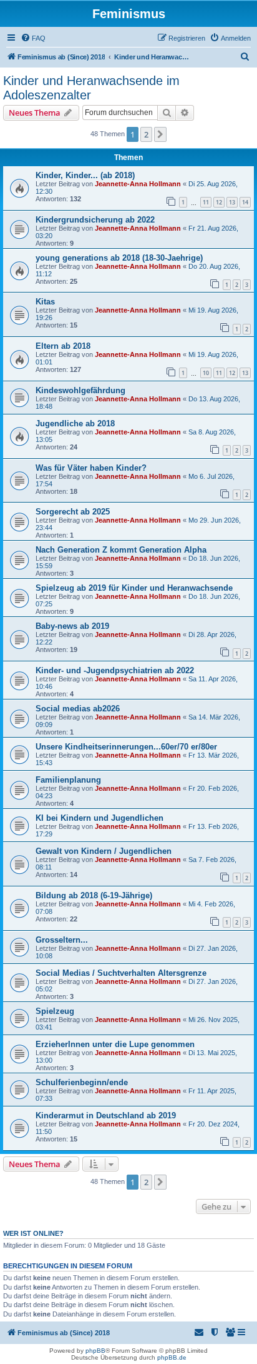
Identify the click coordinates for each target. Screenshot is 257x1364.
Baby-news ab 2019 (72, 626)
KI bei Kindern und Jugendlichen (99, 818)
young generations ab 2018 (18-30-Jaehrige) (119, 258)
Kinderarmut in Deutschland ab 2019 (106, 1115)
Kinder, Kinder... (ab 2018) (85, 175)
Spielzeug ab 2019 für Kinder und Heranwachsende (134, 588)
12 (219, 202)
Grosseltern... (62, 940)
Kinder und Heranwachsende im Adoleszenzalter (91, 88)
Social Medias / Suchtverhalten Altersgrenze (121, 973)
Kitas (45, 301)
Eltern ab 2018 (63, 346)
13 (232, 202)
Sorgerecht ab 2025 (73, 511)
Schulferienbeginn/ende (82, 1082)
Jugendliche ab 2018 (75, 423)
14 (245, 202)
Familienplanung (68, 780)
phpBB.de (172, 1357)
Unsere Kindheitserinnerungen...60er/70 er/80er (126, 746)
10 (206, 373)
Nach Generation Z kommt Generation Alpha (121, 549)
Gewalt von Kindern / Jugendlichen (104, 851)
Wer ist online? (33, 1233)
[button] (160, 134)
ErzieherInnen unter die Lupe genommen (115, 1044)
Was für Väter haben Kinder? (91, 468)
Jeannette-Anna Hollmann (138, 184)
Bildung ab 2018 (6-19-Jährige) (94, 895)
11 (206, 202)
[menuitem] (33, 38)
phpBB (95, 1350)
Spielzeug (55, 1011)
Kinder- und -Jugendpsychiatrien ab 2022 (115, 670)
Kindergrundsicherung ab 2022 (95, 219)
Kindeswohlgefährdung (80, 390)
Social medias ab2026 (78, 708)
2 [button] (146, 134)
